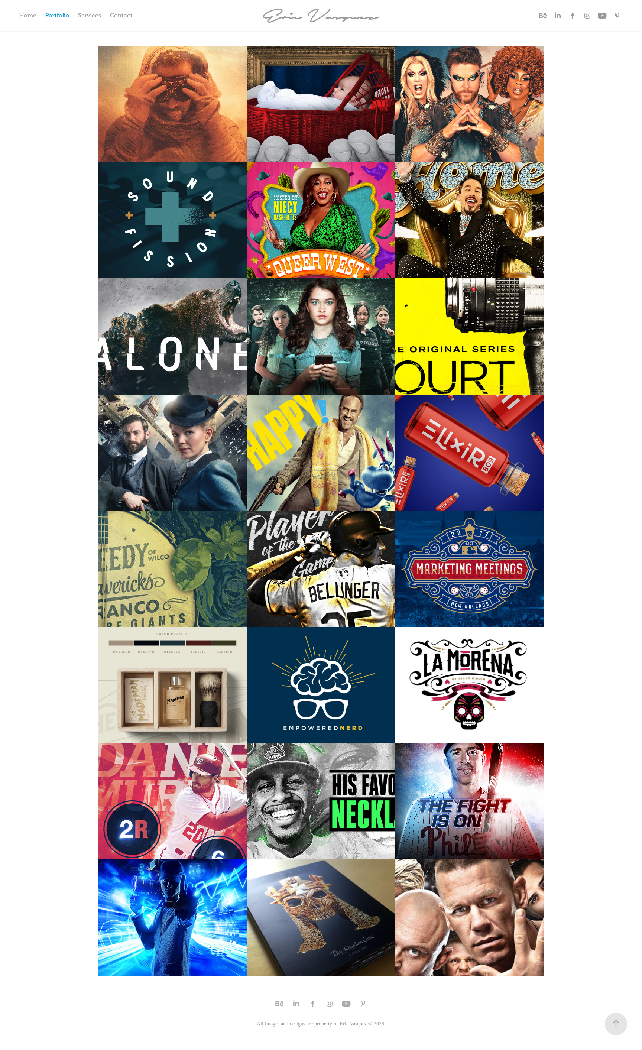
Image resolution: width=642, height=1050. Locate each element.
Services (89, 15)
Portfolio (57, 15)
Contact (121, 15)
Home (27, 15)
